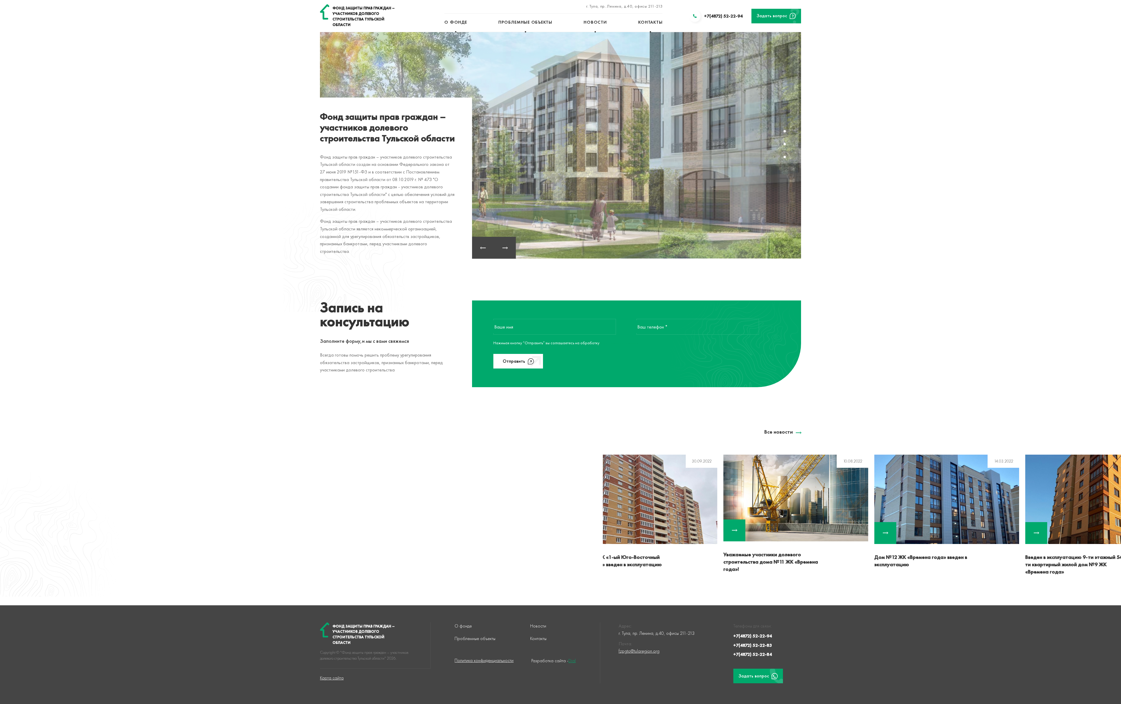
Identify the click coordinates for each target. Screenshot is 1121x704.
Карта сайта (332, 678)
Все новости (778, 431)
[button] (483, 248)
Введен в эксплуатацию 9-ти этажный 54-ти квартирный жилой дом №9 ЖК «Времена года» (954, 564)
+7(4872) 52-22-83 (752, 645)
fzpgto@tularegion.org (639, 651)
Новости (595, 22)
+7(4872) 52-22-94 (752, 636)
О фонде (455, 22)
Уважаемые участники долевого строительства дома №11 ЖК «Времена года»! (650, 561)
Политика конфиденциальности (484, 660)
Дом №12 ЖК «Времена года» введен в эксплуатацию (800, 561)
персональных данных (619, 342)
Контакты (650, 22)
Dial (572, 661)
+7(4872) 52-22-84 (752, 654)
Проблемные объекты (525, 22)
